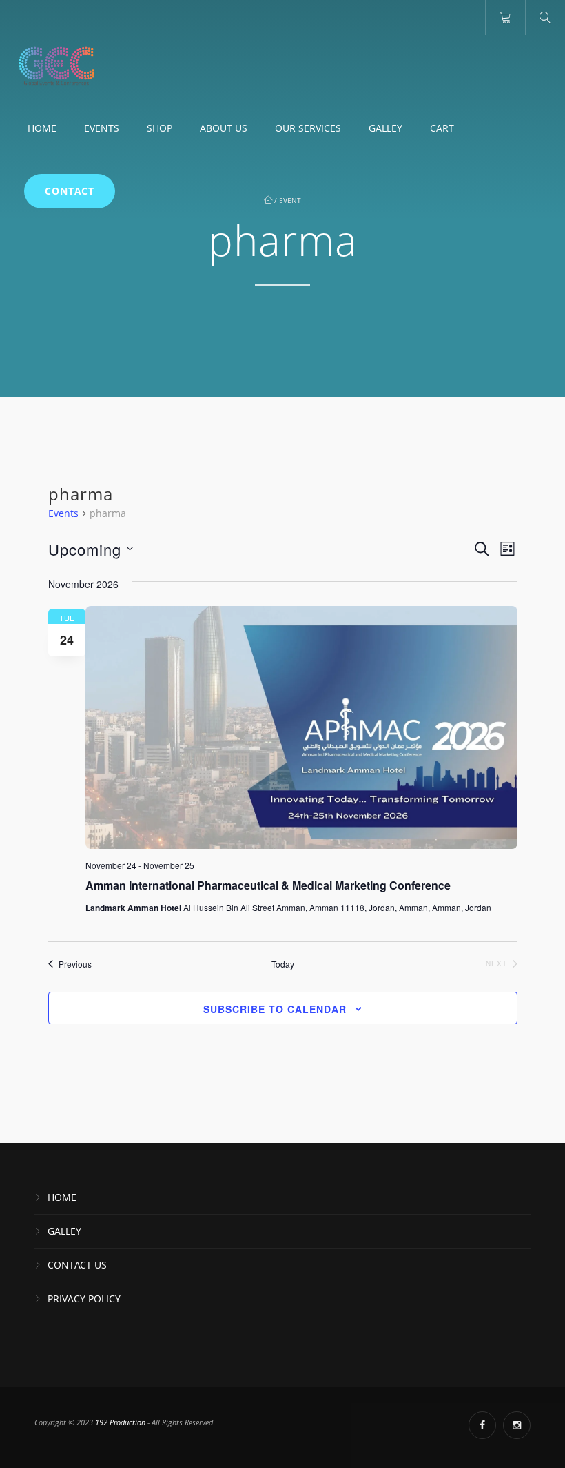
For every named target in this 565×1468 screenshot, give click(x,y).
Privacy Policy (84, 1298)
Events (101, 128)
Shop (159, 128)
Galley (385, 128)
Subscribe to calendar (275, 1009)
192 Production (121, 1422)
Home (42, 128)
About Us (223, 128)
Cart (442, 128)
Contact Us (77, 1264)
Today (282, 964)
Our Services (308, 128)
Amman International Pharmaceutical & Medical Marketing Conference (268, 885)
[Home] (56, 66)
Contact (69, 190)
